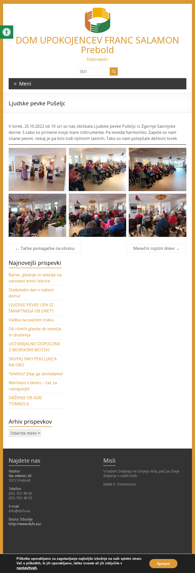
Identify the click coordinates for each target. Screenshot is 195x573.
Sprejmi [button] (163, 564)
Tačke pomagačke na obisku (44, 248)
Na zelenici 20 (20, 475)
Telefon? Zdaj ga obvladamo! (36, 374)
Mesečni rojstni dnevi (156, 248)
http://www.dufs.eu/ (25, 523)
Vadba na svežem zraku (31, 320)
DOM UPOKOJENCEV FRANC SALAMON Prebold (97, 45)
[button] (6, 32)
